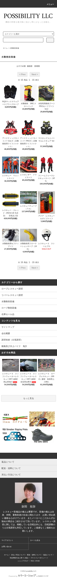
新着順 (37, 66)
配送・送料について (34, 555)
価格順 (29, 66)
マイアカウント (7, 540)
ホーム (5, 48)
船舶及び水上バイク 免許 (14, 346)
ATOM (37, 561)
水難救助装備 (14, 48)
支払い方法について (18, 555)
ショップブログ (23, 561)
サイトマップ (8, 327)
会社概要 (6, 333)
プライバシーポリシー (38, 558)
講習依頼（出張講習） (12, 340)
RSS (32, 561)
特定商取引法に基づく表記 (19, 558)
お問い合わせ (7, 546)
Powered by (13, 576)
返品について (47, 555)
